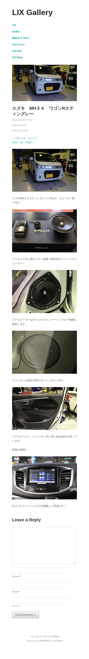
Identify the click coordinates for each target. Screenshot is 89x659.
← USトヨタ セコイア (24, 138)
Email (15, 591)
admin (23, 125)
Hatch (60, 640)
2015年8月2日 (25, 120)
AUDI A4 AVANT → (24, 142)
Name (16, 576)
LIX (14, 25)
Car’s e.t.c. (18, 44)
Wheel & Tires (20, 38)
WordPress (45, 640)
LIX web (17, 51)
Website (16, 605)
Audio (15, 31)
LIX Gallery (32, 12)
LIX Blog (17, 57)
